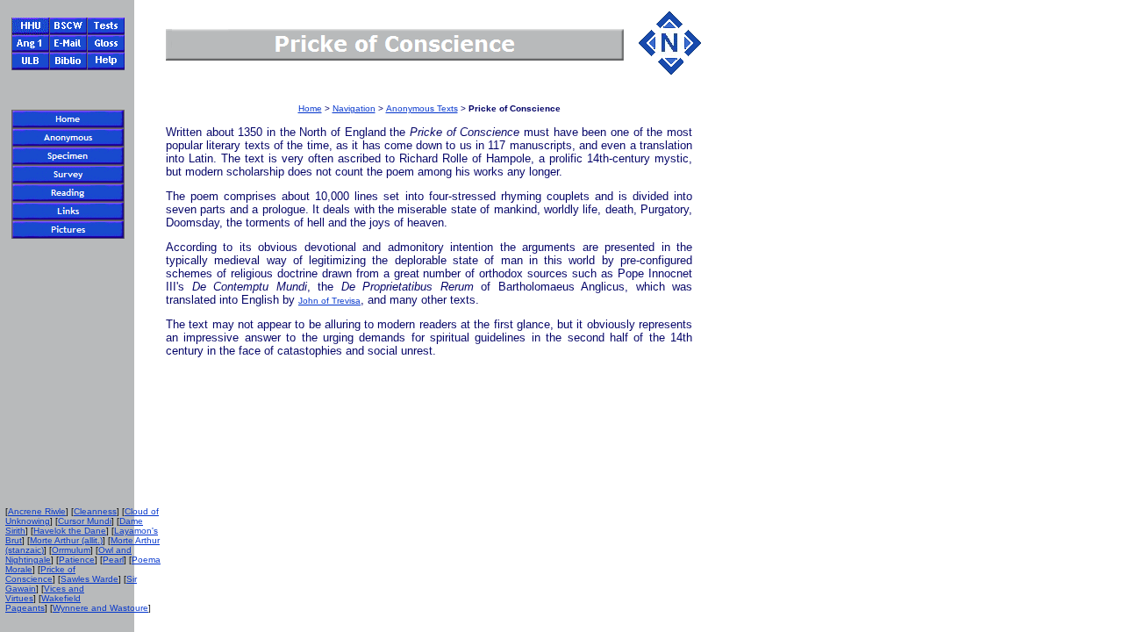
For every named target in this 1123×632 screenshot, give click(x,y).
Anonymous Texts (422, 108)
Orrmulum (71, 550)
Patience (77, 559)
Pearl (113, 559)
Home (310, 108)
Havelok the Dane (69, 530)
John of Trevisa (329, 300)
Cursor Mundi (84, 521)
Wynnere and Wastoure (100, 608)
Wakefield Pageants (43, 603)
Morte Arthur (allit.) (66, 540)
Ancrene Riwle (37, 511)
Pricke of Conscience (40, 574)
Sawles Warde (89, 579)
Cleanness (95, 511)
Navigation (354, 108)
